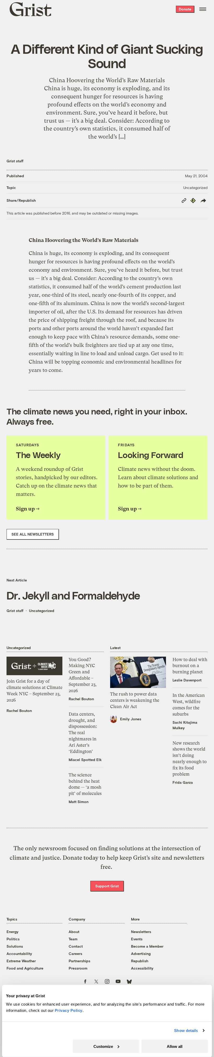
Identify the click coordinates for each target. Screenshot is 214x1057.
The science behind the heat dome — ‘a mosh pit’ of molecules (85, 784)
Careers (75, 953)
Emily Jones (130, 719)
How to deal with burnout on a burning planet (190, 666)
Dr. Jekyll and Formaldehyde (73, 595)
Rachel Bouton (19, 710)
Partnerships (79, 961)
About (74, 931)
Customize (103, 1046)
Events (136, 939)
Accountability (19, 953)
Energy (13, 931)
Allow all (174, 1046)
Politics (13, 939)
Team (73, 939)
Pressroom (78, 968)
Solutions (15, 946)
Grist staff (15, 161)
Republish (139, 961)
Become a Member (147, 946)
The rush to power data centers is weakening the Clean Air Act (134, 700)
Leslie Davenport (187, 680)
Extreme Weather (21, 961)
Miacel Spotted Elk (85, 759)
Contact (76, 946)
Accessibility (142, 968)
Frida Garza (183, 782)
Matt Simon (78, 801)
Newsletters (141, 931)
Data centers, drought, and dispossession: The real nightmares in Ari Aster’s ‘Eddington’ (83, 732)
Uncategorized (195, 187)
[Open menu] (202, 9)
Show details (186, 1030)
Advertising (141, 953)
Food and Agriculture (25, 968)
